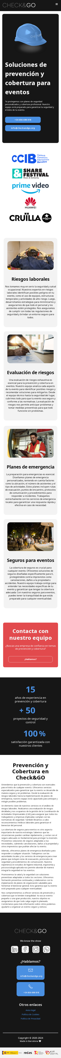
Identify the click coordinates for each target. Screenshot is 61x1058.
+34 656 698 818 (23, 119)
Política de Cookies (30, 1014)
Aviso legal (30, 1010)
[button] (56, 4)
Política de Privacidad (30, 1018)
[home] (18, 4)
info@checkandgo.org (23, 128)
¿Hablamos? (30, 659)
